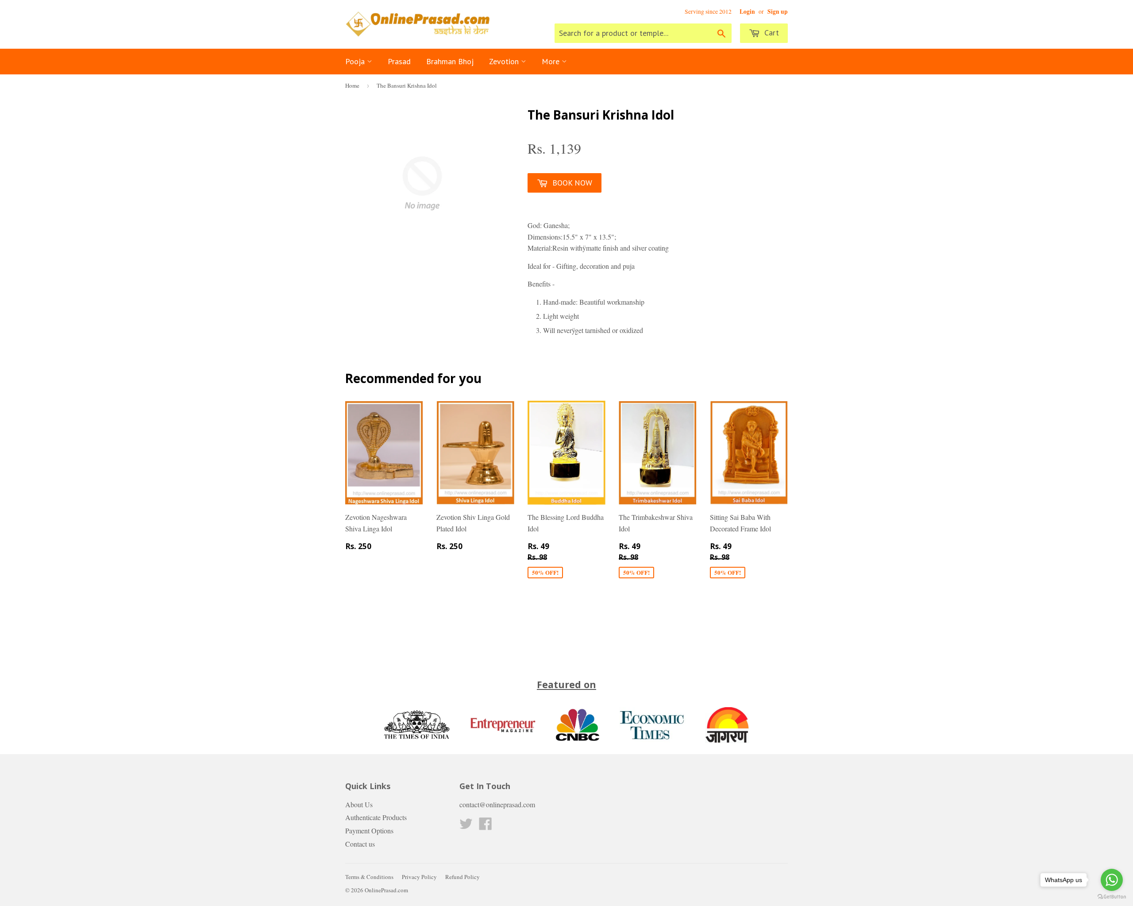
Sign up (777, 11)
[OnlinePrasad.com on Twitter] (466, 826)
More (552, 61)
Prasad (399, 61)
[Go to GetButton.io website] (1112, 897)
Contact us (360, 843)
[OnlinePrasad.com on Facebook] (485, 826)
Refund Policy (462, 877)
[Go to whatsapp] (1112, 880)
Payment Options (369, 830)
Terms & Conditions (369, 877)
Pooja (356, 61)
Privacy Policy (419, 877)
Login (747, 11)
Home (352, 85)
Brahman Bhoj (450, 61)
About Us (359, 804)
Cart (770, 32)
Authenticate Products (376, 817)
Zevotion (505, 61)
